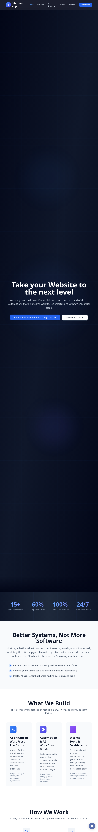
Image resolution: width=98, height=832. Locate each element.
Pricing (62, 5)
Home (31, 5)
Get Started (85, 5)
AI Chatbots (51, 4)
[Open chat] (92, 826)
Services (40, 5)
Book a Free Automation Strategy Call (33, 317)
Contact (72, 5)
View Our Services (75, 317)
